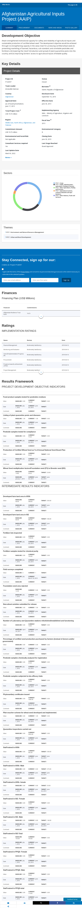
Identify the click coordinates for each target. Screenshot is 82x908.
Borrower (46, 86)
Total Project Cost (13, 110)
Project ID (9, 79)
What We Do (6, 4)
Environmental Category (51, 129)
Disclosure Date (48, 94)
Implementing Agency (50, 110)
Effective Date (47, 101)
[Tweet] (41, 903)
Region (8, 120)
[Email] (8, 903)
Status (44, 79)
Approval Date (10, 101)
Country (8, 94)
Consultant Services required (16, 143)
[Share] (57, 903)
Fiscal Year (46, 120)
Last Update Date (12, 150)
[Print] (24, 903)
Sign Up (66, 280)
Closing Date (47, 136)
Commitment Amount (13, 129)
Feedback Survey (72, 899)
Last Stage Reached (49, 143)
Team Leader (10, 86)
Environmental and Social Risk (16, 136)
